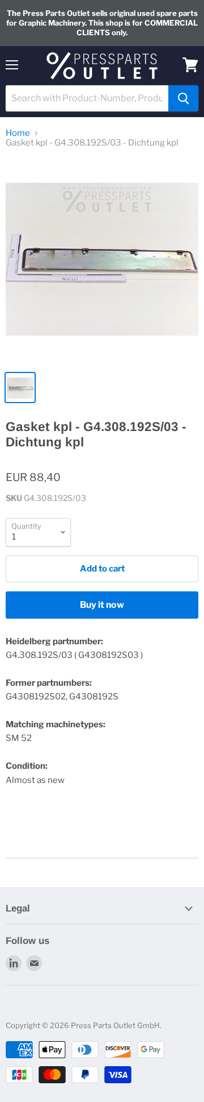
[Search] (183, 98)
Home (18, 133)
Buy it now (102, 604)
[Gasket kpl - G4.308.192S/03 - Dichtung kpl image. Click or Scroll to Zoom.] (102, 261)
